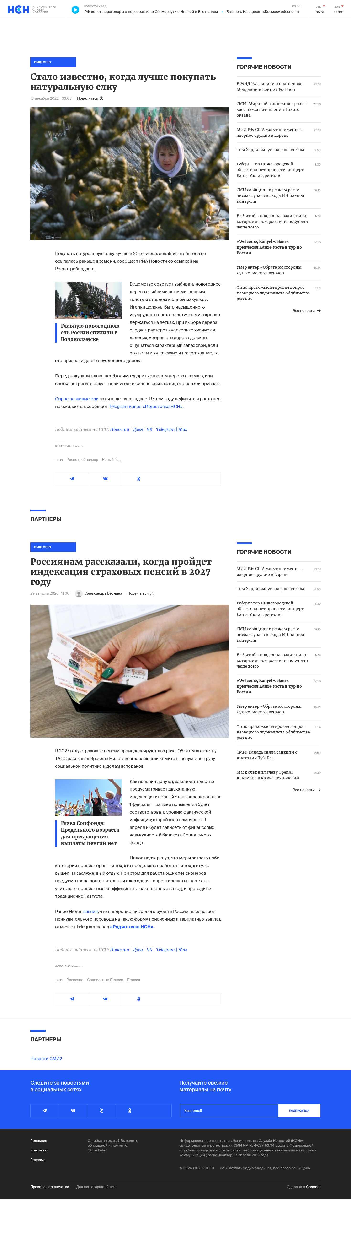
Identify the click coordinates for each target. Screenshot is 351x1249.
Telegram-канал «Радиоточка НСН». (146, 406)
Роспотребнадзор (82, 459)
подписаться (299, 1110)
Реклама (37, 1159)
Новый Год (111, 459)
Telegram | (167, 429)
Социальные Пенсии (105, 979)
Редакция (38, 1140)
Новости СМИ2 (46, 1059)
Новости (119, 429)
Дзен (138, 429)
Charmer (313, 1186)
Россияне (75, 979)
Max (183, 429)
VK (149, 429)
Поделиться (87, 98)
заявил (90, 911)
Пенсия (133, 979)
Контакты (38, 1150)
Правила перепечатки (49, 1186)
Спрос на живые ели (77, 399)
